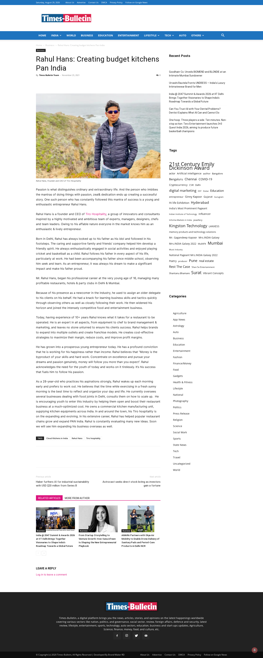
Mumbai (215, 243)
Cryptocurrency (178, 185)
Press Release (181, 413)
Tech (168, 35)
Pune (193, 260)
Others (196, 35)
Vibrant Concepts (213, 273)
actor (172, 173)
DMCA (104, 2)
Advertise (81, 2)
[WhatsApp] (56, 83)
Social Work (180, 432)
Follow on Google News (136, 2)
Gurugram (218, 197)
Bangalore (217, 173)
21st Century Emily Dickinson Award (191, 166)
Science (177, 426)
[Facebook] (39, 83)
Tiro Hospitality (96, 214)
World (71, 35)
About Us (69, 2)
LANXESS (214, 226)
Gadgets (178, 376)
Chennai (191, 179)
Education (105, 35)
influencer (205, 214)
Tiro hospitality (93, 438)
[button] (222, 35)
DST (199, 191)
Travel (176, 457)
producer (182, 261)
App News (179, 319)
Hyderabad (200, 202)
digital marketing (182, 190)
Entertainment (128, 35)
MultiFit (202, 243)
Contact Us (93, 2)
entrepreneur (176, 196)
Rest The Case (179, 267)
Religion (178, 419)
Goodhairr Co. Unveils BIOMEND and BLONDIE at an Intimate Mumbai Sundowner (197, 73)
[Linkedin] (64, 83)
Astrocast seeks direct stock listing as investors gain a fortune (131, 483)
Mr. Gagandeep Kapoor (183, 237)
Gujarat (208, 196)
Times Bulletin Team (49, 75)
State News (179, 445)
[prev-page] (38, 553)
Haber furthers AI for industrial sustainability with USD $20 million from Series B (62, 483)
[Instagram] (126, 635)
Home (42, 35)
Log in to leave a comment (51, 574)
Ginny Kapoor (193, 196)
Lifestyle (150, 35)
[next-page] (44, 553)
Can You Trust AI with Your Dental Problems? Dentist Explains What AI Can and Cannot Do (195, 110)
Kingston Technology (188, 226)
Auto (182, 35)
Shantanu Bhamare (179, 273)
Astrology (178, 325)
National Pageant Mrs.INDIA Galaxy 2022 (193, 255)
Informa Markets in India (180, 220)
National (178, 394)
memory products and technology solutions (192, 231)
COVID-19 (205, 179)
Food (176, 369)
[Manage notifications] (254, 650)
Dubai (206, 191)
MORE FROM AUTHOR (77, 498)
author (206, 173)
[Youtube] (146, 635)
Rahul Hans (77, 438)
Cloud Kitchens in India (57, 438)
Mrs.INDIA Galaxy (209, 237)
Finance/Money (182, 363)
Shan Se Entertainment (203, 267)
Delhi (198, 185)
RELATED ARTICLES (49, 498)
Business (87, 35)
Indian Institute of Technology (183, 214)
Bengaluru (176, 179)
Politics (177, 407)
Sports (177, 438)
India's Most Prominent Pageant (188, 208)
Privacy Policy (116, 2)
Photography (180, 401)
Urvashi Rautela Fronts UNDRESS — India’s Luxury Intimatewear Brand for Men (197, 84)
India (55, 35)
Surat (196, 272)
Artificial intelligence (189, 173)
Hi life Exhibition (179, 202)
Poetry (173, 261)
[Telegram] (72, 83)
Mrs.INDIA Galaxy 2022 (182, 243)
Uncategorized (181, 463)
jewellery (197, 219)
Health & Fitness (183, 382)
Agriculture (179, 313)
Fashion (177, 357)
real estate (206, 261)
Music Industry (176, 249)
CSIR (191, 185)
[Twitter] (47, 83)
